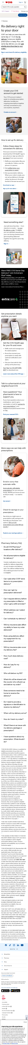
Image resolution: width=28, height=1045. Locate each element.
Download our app (8, 185)
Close (25, 1022)
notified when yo (13, 168)
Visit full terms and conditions (12, 896)
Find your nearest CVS (10, 414)
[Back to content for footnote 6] (22, 918)
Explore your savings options (12, 533)
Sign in (6, 244)
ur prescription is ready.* (12, 169)
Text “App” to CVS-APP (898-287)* (12, 369)
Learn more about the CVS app (13, 374)
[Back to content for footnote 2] (1, 833)
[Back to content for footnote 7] (6, 927)
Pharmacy (5, 21)
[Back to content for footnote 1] (18, 818)
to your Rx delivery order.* (13, 229)
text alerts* (6, 158)
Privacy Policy (21, 916)
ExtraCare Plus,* (10, 277)
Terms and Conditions (7, 916)
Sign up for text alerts (9, 188)
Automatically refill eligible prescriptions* (11, 489)
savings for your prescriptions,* (14, 405)
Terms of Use (15, 1043)
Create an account (10, 112)
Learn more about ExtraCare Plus (12, 287)
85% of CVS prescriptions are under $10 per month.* (13, 525)
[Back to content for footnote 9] (19, 939)
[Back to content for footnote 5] (15, 906)
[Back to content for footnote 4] (14, 897)
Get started (6, 501)
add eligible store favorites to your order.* (12, 46)
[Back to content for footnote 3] (12, 845)
